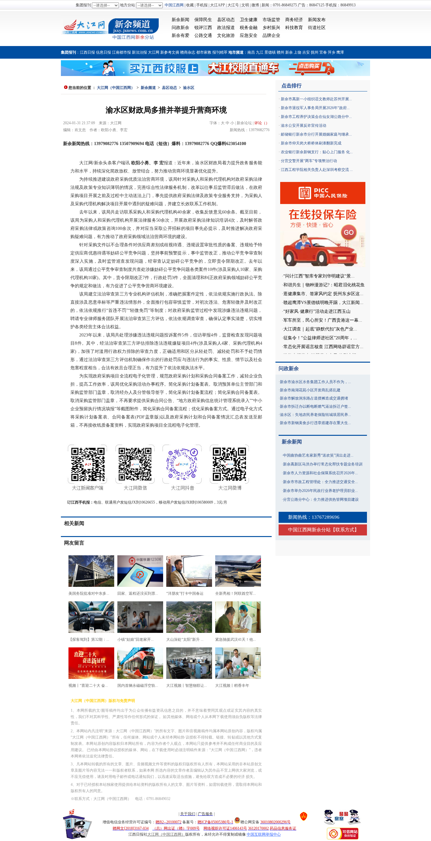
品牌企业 (271, 35)
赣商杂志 (187, 52)
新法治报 (139, 52)
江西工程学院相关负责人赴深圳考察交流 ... (317, 169)
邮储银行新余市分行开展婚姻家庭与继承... (316, 134)
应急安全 (248, 35)
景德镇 (270, 52)
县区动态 (226, 19)
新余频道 (148, 87)
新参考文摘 (169, 52)
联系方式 (344, 529)
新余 (289, 52)
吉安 (306, 52)
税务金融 (248, 27)
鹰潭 (340, 52)
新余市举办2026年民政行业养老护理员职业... (320, 490)
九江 (259, 52)
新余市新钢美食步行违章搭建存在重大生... (315, 423)
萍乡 (331, 52)
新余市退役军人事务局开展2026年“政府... (315, 108)
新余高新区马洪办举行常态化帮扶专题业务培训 (323, 464)
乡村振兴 (271, 27)
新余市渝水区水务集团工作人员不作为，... (315, 382)
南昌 (251, 52)
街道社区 (317, 27)
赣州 (280, 52)
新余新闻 (180, 19)
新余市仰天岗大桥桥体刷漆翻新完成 (311, 143)
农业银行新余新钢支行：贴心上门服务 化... (317, 152)
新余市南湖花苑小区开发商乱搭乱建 (310, 390)
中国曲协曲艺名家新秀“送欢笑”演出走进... (318, 455)
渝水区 (188, 87)
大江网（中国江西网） (116, 87)
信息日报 (103, 52)
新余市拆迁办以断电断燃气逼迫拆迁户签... (315, 406)
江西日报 (87, 52)
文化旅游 (226, 35)
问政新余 (180, 27)
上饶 (297, 52)
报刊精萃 (219, 52)
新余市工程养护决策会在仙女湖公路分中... (316, 116)
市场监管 (271, 19)
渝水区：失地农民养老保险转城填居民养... (315, 414)
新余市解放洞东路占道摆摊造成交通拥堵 (314, 398)
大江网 (153, 52)
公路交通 (203, 35)
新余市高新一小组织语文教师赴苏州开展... (316, 99)
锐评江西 (203, 27)
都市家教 (203, 52)
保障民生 (203, 19)
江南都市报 (121, 52)
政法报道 (226, 27)
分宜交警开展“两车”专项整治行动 (309, 161)
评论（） (261, 123)
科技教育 (294, 27)
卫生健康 (248, 19)
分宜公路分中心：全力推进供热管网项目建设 (321, 499)
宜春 (323, 52)
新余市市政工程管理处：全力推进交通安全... (320, 482)
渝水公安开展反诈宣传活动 (303, 125)
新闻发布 (317, 19)
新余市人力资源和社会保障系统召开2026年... (320, 473)
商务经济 (294, 19)
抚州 (314, 52)
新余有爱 (180, 35)
